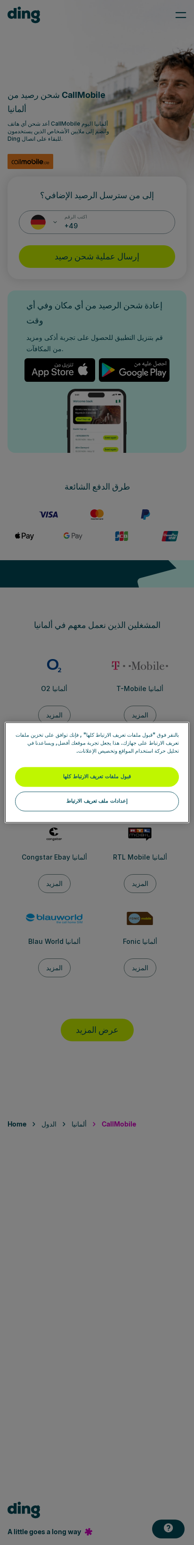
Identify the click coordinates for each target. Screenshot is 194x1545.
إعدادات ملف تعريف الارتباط (97, 801)
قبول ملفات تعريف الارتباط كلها (96, 776)
